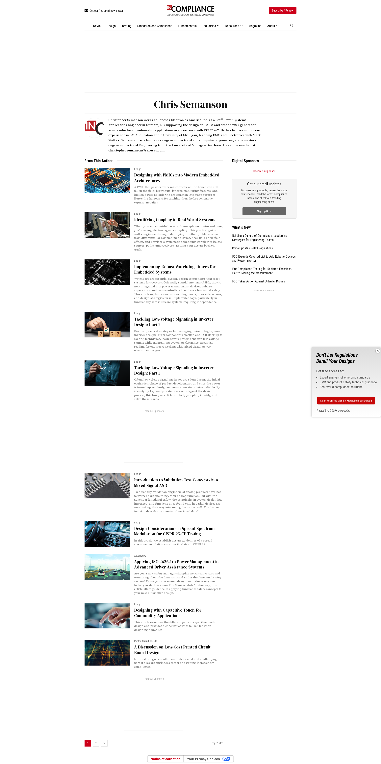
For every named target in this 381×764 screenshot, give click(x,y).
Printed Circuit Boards (145, 641)
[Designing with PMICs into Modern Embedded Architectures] (107, 180)
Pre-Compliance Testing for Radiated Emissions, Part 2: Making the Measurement (262, 271)
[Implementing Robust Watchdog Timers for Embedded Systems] (107, 272)
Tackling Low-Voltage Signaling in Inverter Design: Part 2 (174, 321)
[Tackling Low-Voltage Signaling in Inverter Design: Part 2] (107, 324)
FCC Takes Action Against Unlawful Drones (258, 281)
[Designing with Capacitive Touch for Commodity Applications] (107, 615)
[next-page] (104, 743)
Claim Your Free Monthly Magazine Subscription (346, 400)
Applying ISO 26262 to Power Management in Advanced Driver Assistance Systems (176, 564)
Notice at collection (165, 759)
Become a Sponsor (264, 171)
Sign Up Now (264, 211)
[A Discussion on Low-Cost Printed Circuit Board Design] (107, 652)
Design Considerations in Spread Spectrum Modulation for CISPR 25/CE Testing (174, 531)
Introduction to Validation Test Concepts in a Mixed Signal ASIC (176, 482)
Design (137, 169)
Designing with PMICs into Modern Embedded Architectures (176, 177)
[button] (291, 25)
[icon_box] (104, 11)
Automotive (140, 555)
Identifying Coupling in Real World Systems (174, 220)
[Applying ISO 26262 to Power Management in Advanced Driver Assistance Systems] (107, 567)
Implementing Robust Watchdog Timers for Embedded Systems (175, 269)
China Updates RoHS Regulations (252, 248)
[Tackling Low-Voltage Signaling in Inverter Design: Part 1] (107, 373)
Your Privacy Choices (203, 759)
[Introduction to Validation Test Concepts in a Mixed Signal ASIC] (107, 485)
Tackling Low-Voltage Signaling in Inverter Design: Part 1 (174, 370)
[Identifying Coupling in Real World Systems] (107, 225)
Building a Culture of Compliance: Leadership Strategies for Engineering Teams (259, 238)
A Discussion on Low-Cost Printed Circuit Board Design (172, 649)
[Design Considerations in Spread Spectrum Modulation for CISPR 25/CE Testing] (107, 534)
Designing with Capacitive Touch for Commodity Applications (167, 612)
